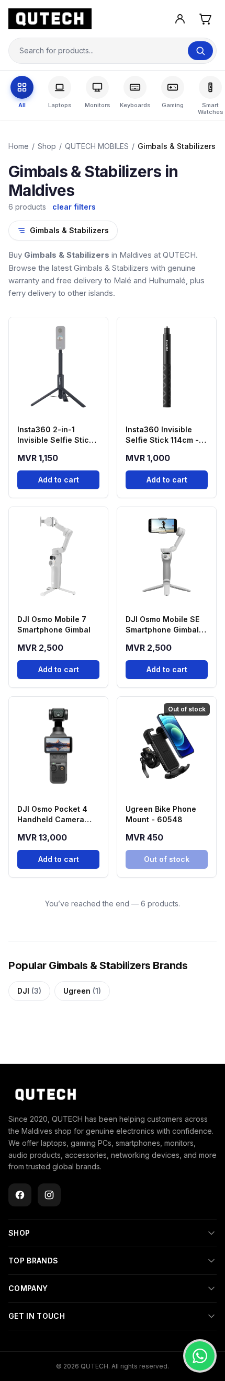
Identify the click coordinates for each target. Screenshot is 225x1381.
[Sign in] (180, 18)
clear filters (74, 206)
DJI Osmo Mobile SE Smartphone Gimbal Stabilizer (162, 625)
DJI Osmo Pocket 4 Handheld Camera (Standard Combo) (52, 814)
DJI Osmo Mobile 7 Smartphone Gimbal (54, 624)
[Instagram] (49, 1194)
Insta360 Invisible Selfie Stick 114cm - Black (162, 435)
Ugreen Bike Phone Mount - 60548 (161, 814)
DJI (29, 990)
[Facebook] (19, 1194)
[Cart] (205, 18)
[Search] (200, 50)
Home (18, 146)
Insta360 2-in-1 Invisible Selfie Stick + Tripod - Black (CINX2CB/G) (55, 435)
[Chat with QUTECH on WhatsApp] (200, 1356)
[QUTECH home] (45, 1094)
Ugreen (82, 990)
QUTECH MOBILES (97, 146)
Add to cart (58, 479)
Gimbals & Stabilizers (69, 230)
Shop (47, 146)
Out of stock (166, 859)
